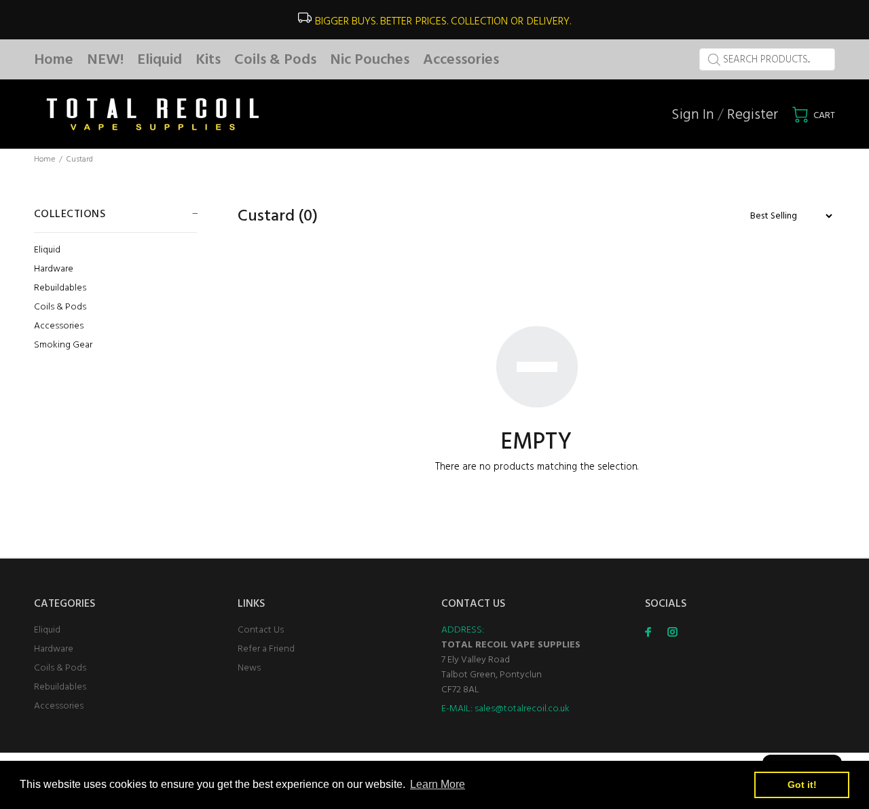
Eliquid (47, 250)
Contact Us (261, 630)
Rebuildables (60, 288)
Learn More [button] (437, 784)
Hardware (53, 269)
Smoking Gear (63, 344)
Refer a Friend (266, 649)
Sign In (692, 115)
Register (752, 115)
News (249, 668)
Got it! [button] (802, 784)
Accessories (59, 326)
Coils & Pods (60, 307)
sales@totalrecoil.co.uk (522, 709)
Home (44, 159)
